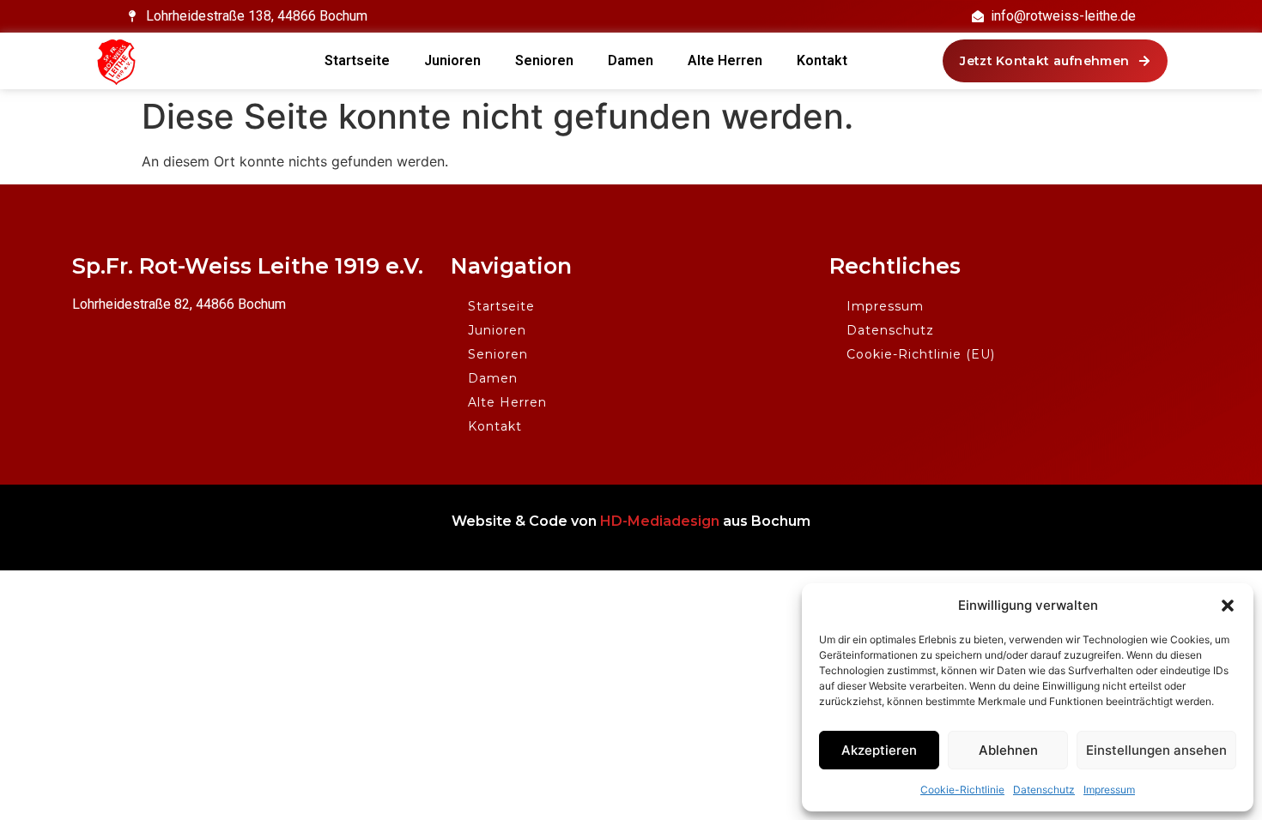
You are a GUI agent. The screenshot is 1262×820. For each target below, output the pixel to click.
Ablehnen (1008, 750)
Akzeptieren (879, 750)
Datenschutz (1044, 789)
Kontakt (822, 60)
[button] (1227, 605)
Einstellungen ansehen (1156, 750)
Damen (630, 60)
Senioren (544, 60)
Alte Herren (725, 60)
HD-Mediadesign (659, 521)
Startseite (357, 60)
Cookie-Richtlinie (962, 789)
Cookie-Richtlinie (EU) (920, 354)
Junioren (452, 60)
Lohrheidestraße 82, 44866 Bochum (179, 304)
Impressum (1109, 789)
